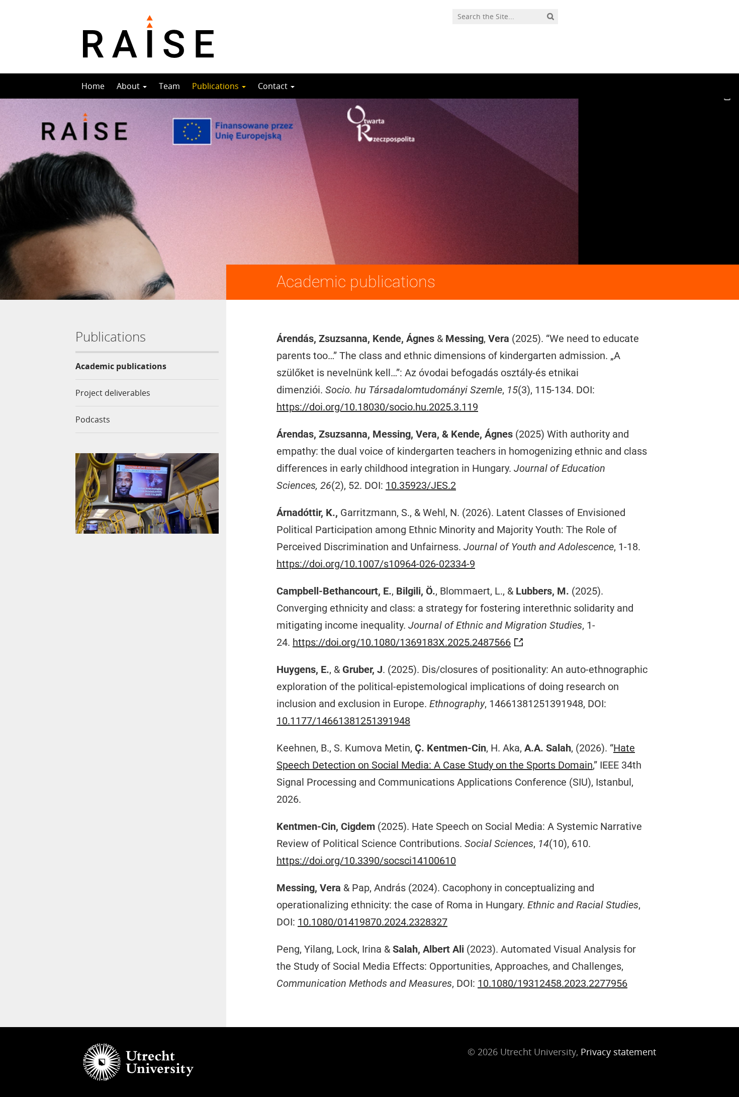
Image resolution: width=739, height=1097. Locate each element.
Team (169, 86)
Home (93, 86)
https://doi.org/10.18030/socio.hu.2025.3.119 (377, 407)
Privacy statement (618, 1052)
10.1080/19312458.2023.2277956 (552, 983)
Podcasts (92, 419)
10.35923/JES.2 (421, 485)
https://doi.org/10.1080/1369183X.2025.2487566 (402, 642)
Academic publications (120, 366)
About (129, 86)
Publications (216, 86)
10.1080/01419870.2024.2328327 (372, 922)
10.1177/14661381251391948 (343, 721)
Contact (274, 86)
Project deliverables (112, 392)
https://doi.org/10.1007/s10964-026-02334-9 (375, 564)
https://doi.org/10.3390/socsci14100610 (366, 861)
